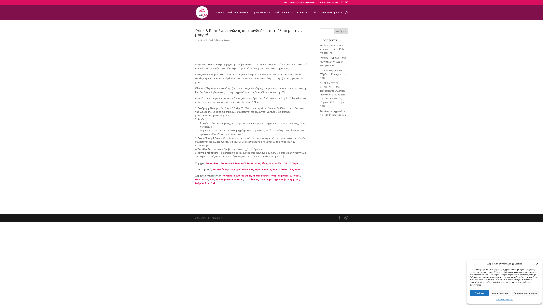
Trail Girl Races (283, 12)
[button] (537, 263)
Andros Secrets (261, 175)
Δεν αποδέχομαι (500, 292)
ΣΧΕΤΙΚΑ (321, 3)
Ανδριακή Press (279, 175)
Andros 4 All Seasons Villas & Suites (240, 163)
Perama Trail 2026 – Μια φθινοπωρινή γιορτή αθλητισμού (333, 61)
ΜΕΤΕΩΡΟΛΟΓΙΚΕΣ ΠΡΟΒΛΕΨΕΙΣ (303, 3)
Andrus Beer (212, 163)
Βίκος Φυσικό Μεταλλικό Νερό (280, 163)
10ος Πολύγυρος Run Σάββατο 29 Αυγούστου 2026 (333, 74)
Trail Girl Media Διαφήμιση (325, 12)
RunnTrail (237, 179)
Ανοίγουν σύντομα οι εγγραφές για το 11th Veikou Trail (332, 49)
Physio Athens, (281, 169)
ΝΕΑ (285, 3)
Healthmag (201, 179)
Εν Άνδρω (295, 175)
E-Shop (301, 12)
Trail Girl (210, 183)
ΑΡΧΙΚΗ (220, 12)
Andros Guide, (244, 175)
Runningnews (223, 179)
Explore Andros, (263, 169)
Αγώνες (227, 40)
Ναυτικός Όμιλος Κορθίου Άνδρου (233, 169)
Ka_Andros (296, 169)
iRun (211, 179)
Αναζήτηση (341, 31)
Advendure (229, 175)
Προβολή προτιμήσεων (525, 292)
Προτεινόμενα (260, 12)
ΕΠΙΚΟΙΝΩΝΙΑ (332, 3)
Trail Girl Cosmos (237, 12)
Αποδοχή (479, 292)
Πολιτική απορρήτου (504, 299)
